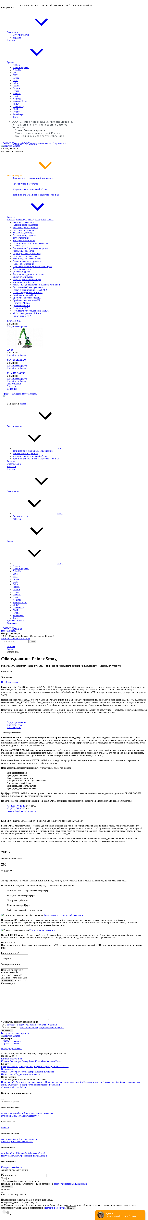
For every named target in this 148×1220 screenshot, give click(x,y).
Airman (16, 65)
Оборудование (14, 383)
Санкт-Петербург (30, 1116)
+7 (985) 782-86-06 (16, 808)
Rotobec (16, 111)
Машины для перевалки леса (27, 258)
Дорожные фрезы (21, 271)
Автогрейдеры (20, 245)
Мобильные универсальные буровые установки (36, 284)
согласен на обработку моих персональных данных (32, 1024)
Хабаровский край (24, 1141)
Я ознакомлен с (34, 1027)
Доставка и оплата (16, 620)
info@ (29, 143)
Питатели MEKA (21, 303)
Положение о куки (92, 1082)
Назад (59, 448)
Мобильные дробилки (24, 251)
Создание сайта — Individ (13, 1087)
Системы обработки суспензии (28, 287)
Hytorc (16, 91)
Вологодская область (34, 1113)
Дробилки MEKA (21, 305)
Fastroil (16, 85)
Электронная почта (11, 964)
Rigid (15, 109)
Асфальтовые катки (22, 269)
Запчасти (11, 386)
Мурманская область (11, 1116)
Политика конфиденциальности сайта (64, 1082)
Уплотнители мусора (23, 277)
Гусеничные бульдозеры (24, 235)
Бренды (11, 62)
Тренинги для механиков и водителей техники (36, 194)
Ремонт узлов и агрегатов (25, 184)
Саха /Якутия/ (8, 1141)
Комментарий (8, 983)
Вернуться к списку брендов (15, 1033)
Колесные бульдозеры (23, 232)
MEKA (16, 104)
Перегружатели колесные (25, 256)
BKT (15, 75)
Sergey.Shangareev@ (21, 811)
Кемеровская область (11, 1167)
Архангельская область (12, 1113)
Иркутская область (10, 1155)
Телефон (6, 958)
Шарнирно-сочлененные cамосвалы (30, 243)
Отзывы (5, 1071)
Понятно (71, 1208)
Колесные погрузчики (24, 230)
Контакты (12, 389)
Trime (15, 117)
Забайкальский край (35, 1153)
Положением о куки (55, 1208)
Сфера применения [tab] (16, 722)
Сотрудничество (21, 35)
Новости (11, 40)
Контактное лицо (10, 953)
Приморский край (28, 1139)
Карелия (49, 1113)
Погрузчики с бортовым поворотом (30, 248)
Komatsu (17, 98)
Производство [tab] (14, 727)
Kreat (15, 96)
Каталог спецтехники (12, 1058)
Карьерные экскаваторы (25, 222)
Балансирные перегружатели (27, 261)
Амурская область (10, 1139)
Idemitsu (17, 93)
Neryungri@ (11, 1048)
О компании (13, 32)
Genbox (16, 88)
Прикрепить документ (12, 970)
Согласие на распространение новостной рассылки (34, 1084)
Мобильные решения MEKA (27, 313)
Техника (11, 217)
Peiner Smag (18, 106)
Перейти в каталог (10, 682)
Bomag (16, 78)
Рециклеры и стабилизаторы (27, 279)
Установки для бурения (24, 282)
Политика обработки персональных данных (23, 1082)
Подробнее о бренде (17, 326)
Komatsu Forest (20, 101)
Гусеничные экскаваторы (25, 225)
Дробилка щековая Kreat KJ (26, 300)
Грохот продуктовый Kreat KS (27, 292)
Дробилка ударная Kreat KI (26, 295)
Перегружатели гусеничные (26, 253)
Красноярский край (29, 1155)
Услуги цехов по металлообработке (30, 189)
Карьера (17, 37)
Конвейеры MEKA (22, 316)
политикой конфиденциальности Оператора (42, 1027)
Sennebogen (18, 114)
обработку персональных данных (70, 1184)
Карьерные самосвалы (24, 240)
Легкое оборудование (23, 264)
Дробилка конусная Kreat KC (27, 297)
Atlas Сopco (18, 70)
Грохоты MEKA (20, 308)
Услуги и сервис (15, 175)
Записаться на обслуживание (51, 143)
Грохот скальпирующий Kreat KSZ (30, 290)
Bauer (15, 72)
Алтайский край (9, 1153)
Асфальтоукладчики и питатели (28, 274)
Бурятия (21, 1153)
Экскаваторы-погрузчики (25, 227)
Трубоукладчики (21, 238)
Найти (32, 641)
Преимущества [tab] (14, 725)
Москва (23, 403)
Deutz (15, 80)
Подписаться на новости (27, 1074)
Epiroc (16, 83)
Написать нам (8, 1074)
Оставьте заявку (9, 5)
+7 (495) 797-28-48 (16, 806)
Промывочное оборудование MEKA (31, 310)
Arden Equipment (21, 67)
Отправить (7, 1030)
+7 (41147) (11, 1041)
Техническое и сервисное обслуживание (33, 178)
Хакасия (43, 1155)
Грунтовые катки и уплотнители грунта (32, 266)
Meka (43, 1061)
